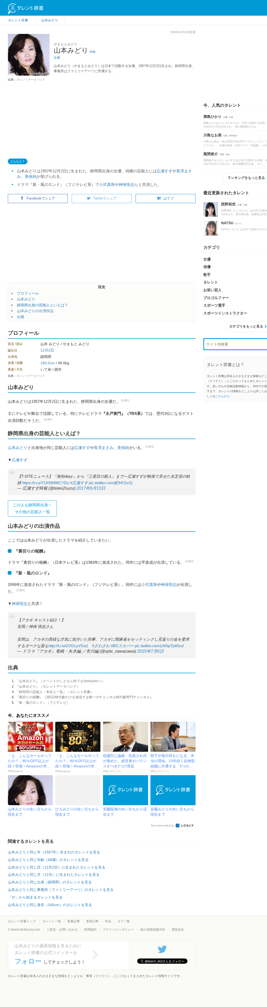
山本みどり (26, 299)
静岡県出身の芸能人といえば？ (42, 305)
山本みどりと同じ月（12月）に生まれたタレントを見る (54, 874)
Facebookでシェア (41, 198)
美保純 (31, 176)
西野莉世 (228, 204)
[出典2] (48, 419)
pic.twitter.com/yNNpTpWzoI (159, 646)
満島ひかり (212, 116)
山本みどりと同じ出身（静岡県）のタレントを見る (50, 882)
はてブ (168, 198)
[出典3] (149, 446)
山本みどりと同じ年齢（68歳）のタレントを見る (48, 860)
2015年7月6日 (150, 651)
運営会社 (178, 929)
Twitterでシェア (105, 198)
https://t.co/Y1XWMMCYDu (45, 483)
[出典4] (189, 561)
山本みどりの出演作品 (35, 311)
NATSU (227, 223)
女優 (57, 57)
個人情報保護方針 (152, 929)
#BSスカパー (122, 646)
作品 (108, 921)
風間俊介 (210, 154)
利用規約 (90, 929)
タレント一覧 (51, 921)
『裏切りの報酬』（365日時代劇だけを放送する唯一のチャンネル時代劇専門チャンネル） (84, 697)
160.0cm (47, 363)
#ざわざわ (101, 646)
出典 (20, 317)
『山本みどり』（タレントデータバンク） (48, 686)
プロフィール (28, 293)
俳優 (222, 154)
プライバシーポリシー (118, 929)
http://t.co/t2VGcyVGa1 (68, 646)
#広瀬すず (79, 483)
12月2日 (47, 350)
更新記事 (92, 921)
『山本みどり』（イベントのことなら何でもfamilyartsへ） (60, 681)
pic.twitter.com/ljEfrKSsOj (110, 483)
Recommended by (163, 825)
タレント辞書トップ (22, 921)
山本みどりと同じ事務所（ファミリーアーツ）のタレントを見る (61, 890)
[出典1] (125, 400)
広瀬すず (164, 171)
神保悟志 (126, 184)
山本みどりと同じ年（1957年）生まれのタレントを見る (54, 852)
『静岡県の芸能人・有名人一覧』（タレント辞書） (55, 692)
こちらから (222, 396)
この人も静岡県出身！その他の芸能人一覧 (32, 508)
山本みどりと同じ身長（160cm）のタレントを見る (50, 905)
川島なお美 (212, 135)
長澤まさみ (103, 447)
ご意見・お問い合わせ (62, 929)
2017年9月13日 (90, 488)
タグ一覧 (123, 921)
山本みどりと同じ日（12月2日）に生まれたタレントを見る (56, 867)
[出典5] (20, 590)
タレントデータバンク (30, 79)
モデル (238, 223)
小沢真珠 (107, 184)
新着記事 (73, 921)
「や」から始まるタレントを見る (35, 897)
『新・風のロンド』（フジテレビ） (43, 703)
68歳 (92, 51)
